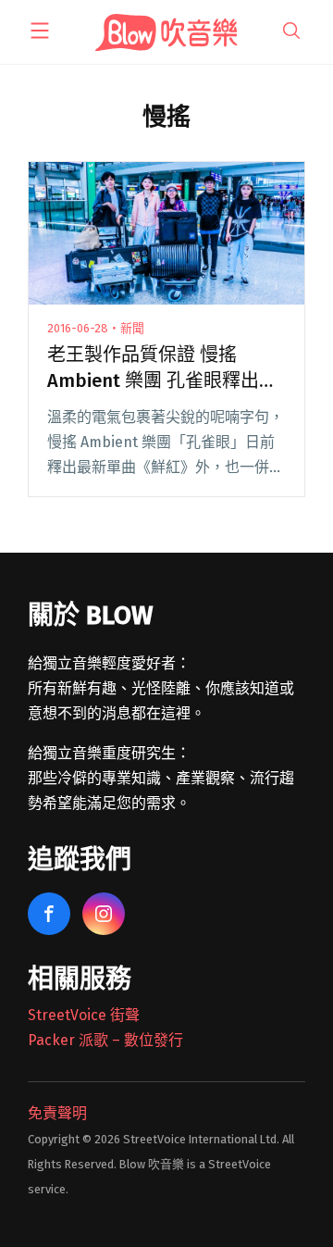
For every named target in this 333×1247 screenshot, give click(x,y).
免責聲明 (57, 1113)
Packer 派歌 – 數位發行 (105, 1040)
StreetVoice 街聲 (84, 1015)
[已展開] (39, 30)
